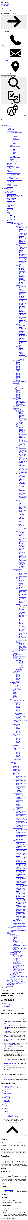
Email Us (6, 60)
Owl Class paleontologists (23, 505)
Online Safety (10, 199)
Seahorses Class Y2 (15, 682)
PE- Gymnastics (23, 585)
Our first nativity (23, 257)
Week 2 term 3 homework (19, 805)
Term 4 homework (17, 779)
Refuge (5, 1077)
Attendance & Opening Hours (14, 195)
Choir (8, 212)
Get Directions (7, 73)
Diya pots (21, 650)
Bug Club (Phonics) (18, 654)
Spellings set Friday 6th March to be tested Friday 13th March (21, 908)
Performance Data (11, 175)
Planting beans (22, 496)
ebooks (21, 422)
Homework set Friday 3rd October (21, 833)
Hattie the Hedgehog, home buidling (22, 636)
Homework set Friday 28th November (21, 814)
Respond (6, 1074)
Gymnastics (22, 478)
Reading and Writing (22, 602)
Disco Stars (16, 968)
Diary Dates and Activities (16, 928)
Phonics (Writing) (21, 583)
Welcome (9, 128)
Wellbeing (9, 210)
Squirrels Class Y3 (14, 699)
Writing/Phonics (23, 576)
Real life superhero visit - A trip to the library (23, 551)
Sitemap (6, 1108)
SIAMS (12, 159)
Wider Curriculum (20, 719)
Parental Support (11, 201)
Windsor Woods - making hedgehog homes (23, 249)
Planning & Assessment (19, 746)
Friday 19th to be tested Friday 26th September (20, 846)
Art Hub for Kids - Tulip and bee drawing (23, 335)
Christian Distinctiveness (16, 132)
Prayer (11, 145)
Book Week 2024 (14, 935)
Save (14, 1218)
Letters (14, 765)
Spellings (15, 686)
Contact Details (10, 129)
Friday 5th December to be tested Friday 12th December (21, 882)
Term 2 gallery (16, 770)
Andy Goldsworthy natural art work (23, 491)
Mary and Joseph (17, 966)
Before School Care (12, 198)
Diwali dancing (23, 434)
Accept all (9, 1152)
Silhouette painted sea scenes (22, 484)
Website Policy (10, 1115)
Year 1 (14, 149)
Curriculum (9, 184)
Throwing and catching (22, 502)
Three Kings (16, 941)
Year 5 (14, 154)
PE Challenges (23, 266)
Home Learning (17, 724)
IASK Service (7, 1067)
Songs (14, 763)
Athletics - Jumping (21, 533)
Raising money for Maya (23, 616)
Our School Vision (11, 163)
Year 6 (14, 156)
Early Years (16, 147)
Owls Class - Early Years (16, 223)
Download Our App (9, 986)
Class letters (16, 408)
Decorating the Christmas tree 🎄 (23, 262)
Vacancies (9, 164)
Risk (11, 215)
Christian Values (14, 133)
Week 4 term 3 (19, 800)
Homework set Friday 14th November (21, 820)
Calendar (9, 189)
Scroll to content (5, 4)
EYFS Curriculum (17, 370)
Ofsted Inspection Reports (13, 173)
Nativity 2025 (13, 934)
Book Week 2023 (11, 984)
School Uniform (11, 206)
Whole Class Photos (18, 956)
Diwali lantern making (22, 254)
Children (6, 220)
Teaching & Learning (9, 182)
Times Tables (16, 734)
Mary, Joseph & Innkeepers (20, 945)
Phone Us (6, 46)
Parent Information (8, 1035)
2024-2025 (12, 217)
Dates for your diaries (18, 388)
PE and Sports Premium (13, 174)
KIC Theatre (22, 243)
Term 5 (18, 324)
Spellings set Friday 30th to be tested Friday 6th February (21, 898)
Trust (14, 138)
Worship (12, 160)
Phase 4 (18, 387)
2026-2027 (19, 670)
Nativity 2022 (13, 954)
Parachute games (21, 236)
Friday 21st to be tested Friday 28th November (20, 874)
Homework (16, 688)
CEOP (5, 1021)
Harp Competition (11, 980)
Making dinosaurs (21, 522)
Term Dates (10, 208)
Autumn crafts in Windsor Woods (22, 629)
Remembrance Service (15, 157)
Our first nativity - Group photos (23, 259)
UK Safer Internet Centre (10, 1039)
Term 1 (18, 226)
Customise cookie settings (19, 1152)
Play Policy (13, 216)
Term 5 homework (17, 774)
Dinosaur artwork (21, 344)
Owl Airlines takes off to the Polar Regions (23, 451)
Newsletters (10, 191)
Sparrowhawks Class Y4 (16, 723)
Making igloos (22, 280)
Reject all (3, 1152)
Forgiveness (16, 136)
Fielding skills (22, 507)
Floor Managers (17, 951)
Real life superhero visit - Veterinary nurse (23, 537)
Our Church (13, 143)
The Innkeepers (17, 963)
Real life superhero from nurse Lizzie (23, 353)
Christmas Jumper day (22, 443)
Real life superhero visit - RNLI (23, 541)
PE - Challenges (23, 454)
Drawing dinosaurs (21, 519)
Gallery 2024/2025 (17, 423)
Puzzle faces (22, 241)
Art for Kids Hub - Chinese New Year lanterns (22, 292)
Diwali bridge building (22, 432)
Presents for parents (22, 438)
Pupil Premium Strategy (13, 178)
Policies (9, 177)
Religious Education (15, 146)
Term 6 (18, 346)
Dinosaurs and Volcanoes (22, 597)
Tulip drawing (22, 497)
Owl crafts (21, 626)
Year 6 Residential (17, 920)
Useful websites (17, 409)
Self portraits (22, 611)
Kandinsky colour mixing (22, 269)
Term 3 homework (17, 793)
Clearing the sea (23, 458)
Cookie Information (11, 1113)
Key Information (8, 168)
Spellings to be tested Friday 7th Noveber (21, 862)
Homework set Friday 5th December (21, 812)
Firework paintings (21, 644)
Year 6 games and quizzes (19, 926)
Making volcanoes (21, 525)
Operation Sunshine (15, 975)
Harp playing (22, 499)
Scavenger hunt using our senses (23, 632)
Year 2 (14, 150)
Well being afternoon (22, 466)
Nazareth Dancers (17, 970)
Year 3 (14, 152)
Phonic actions (19, 404)
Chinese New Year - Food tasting (22, 288)
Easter (11, 142)
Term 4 (18, 285)
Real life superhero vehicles (21, 349)
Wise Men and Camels (18, 965)
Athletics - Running (21, 547)
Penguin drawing (21, 283)
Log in (5, 987)
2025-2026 (12, 219)
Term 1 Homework (17, 828)
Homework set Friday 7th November (21, 823)
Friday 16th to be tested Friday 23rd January (20, 889)
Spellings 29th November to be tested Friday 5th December (21, 878)
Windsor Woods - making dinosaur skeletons (23, 515)
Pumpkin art (22, 245)
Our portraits (22, 230)
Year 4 (14, 153)
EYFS (17, 958)
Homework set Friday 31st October (21, 826)
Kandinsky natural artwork (23, 460)
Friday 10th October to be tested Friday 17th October (21, 859)
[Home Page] (4, 5)
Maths (20, 574)
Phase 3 (18, 385)
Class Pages (10, 222)
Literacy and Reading (22, 413)
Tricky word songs (20, 405)
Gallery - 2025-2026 (18, 224)
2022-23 (15, 672)
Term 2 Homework (17, 809)
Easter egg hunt (23, 322)
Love (14, 135)
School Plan (10, 187)
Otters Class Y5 (14, 745)
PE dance (21, 436)
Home (5, 125)
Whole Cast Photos (17, 955)
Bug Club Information (21, 402)
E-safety (15, 921)
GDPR (8, 170)
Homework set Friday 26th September (21, 835)
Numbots (15, 406)
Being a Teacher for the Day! (23, 590)
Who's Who (10, 166)
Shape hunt (22, 446)
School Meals (10, 205)
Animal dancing (23, 440)
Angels (15, 944)
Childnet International (9, 1048)
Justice (14, 140)
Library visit (22, 311)
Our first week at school (22, 609)
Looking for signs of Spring (23, 320)
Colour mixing (22, 448)
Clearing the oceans (22, 274)
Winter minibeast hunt (22, 476)
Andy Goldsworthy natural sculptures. (22, 304)
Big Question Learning (18, 360)
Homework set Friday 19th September (21, 838)
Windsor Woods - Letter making (23, 233)
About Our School (8, 126)
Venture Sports (23, 341)
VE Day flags (22, 508)
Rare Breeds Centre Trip (22, 544)
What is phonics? (20, 401)
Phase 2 (18, 384)
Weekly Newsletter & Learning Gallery (18, 658)
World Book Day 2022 (15, 952)
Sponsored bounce (21, 315)
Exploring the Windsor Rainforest (22, 278)
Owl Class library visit (22, 338)
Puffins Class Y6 (14, 762)
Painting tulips (22, 307)
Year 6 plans (16, 773)
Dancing (21, 587)
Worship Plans (16, 161)
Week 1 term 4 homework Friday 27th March (20, 790)
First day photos (23, 227)
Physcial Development (22, 417)
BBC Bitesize (7, 1059)
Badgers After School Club (13, 196)
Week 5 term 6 (19, 798)
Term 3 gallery (16, 769)
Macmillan (6, 1079)
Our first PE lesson (22, 618)
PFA (8, 202)
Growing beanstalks (21, 297)
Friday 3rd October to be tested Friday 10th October (21, 855)
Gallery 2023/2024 (17, 569)
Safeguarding (10, 203)
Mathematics (22, 415)
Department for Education (10, 1063)
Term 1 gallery (16, 772)
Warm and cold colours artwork (23, 471)
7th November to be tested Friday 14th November (21, 866)
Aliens (14, 938)
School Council (10, 927)
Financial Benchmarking (13, 167)
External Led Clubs (11, 194)
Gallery (15, 735)
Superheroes (22, 571)
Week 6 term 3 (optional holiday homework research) (21, 796)
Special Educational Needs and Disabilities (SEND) (14, 180)
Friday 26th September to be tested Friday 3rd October (21, 850)
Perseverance (16, 139)
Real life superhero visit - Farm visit (23, 561)
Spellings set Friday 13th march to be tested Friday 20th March (21, 912)
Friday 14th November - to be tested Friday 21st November (21, 870)
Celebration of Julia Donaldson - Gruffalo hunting (23, 565)
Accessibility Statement (12, 1116)
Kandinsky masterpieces (22, 271)
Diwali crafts (22, 649)
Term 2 (18, 244)
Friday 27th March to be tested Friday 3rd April (21, 917)
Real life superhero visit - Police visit (23, 556)
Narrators (15, 947)
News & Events (8, 188)
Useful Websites (17, 671)
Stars (14, 940)
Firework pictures (21, 428)
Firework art (22, 252)
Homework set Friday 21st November (21, 817)
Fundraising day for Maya (16, 979)
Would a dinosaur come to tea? (22, 528)
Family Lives (7, 1071)
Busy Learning (23, 573)
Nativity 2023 (13, 937)
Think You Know (8, 1031)
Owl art (21, 229)
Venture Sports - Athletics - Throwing (23, 358)
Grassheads (22, 342)
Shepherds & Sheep (18, 942)
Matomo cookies (9, 1190)
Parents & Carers (8, 192)
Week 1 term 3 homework (19, 807)
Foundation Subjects (12, 185)
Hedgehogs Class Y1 (15, 651)
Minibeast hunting (21, 331)
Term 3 (18, 265)
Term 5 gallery (16, 766)
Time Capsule (22, 313)
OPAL (8, 213)
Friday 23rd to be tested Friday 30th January (20, 894)
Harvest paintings (21, 624)
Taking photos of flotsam (22, 487)
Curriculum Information (19, 656)
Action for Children (8, 1052)
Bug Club (15, 399)
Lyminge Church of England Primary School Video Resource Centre (16, 982)
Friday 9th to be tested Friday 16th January (21, 886)
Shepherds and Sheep (18, 969)
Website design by (11, 1122)
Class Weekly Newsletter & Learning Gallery (20, 701)
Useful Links (10, 209)
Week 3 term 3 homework (19, 802)
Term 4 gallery (16, 767)
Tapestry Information (18, 398)
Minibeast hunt (23, 647)
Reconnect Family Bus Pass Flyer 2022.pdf (14, 1019)
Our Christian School (12, 131)
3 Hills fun (21, 468)
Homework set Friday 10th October (21, 830)
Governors (9, 171)
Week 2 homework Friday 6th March (21, 786)
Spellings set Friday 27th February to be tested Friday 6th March (21, 903)
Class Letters (16, 758)
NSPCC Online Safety (9, 1043)
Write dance (22, 231)
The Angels (16, 962)
